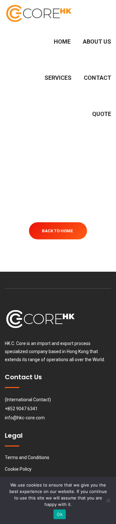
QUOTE (101, 113)
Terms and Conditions (27, 457)
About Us (97, 41)
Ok (60, 514)
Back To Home (57, 230)
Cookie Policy (18, 469)
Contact (97, 77)
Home (62, 41)
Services (58, 77)
